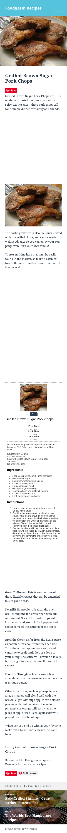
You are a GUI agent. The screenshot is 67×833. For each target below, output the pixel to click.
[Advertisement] (33, 149)
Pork (48, 785)
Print (34, 414)
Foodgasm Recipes (23, 8)
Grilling (41, 785)
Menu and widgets (58, 11)
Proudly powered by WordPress (21, 828)
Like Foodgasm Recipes (33, 760)
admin (29, 785)
